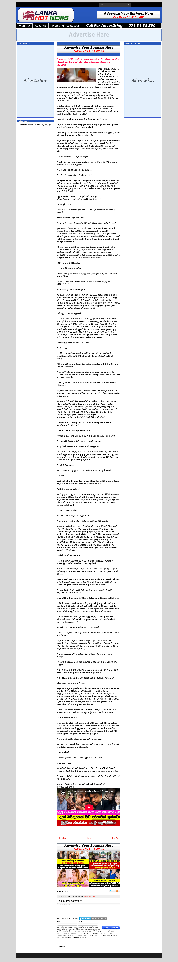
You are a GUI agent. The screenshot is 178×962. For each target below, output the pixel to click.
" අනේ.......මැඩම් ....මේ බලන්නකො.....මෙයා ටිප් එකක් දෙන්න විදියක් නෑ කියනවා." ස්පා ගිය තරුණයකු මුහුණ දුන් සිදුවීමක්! (88, 62)
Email (80, 921)
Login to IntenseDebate (85, 918)
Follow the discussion (118, 891)
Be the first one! (89, 896)
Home (89, 838)
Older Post (115, 838)
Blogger (48, 124)
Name (59, 921)
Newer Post (62, 838)
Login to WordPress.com (99, 918)
